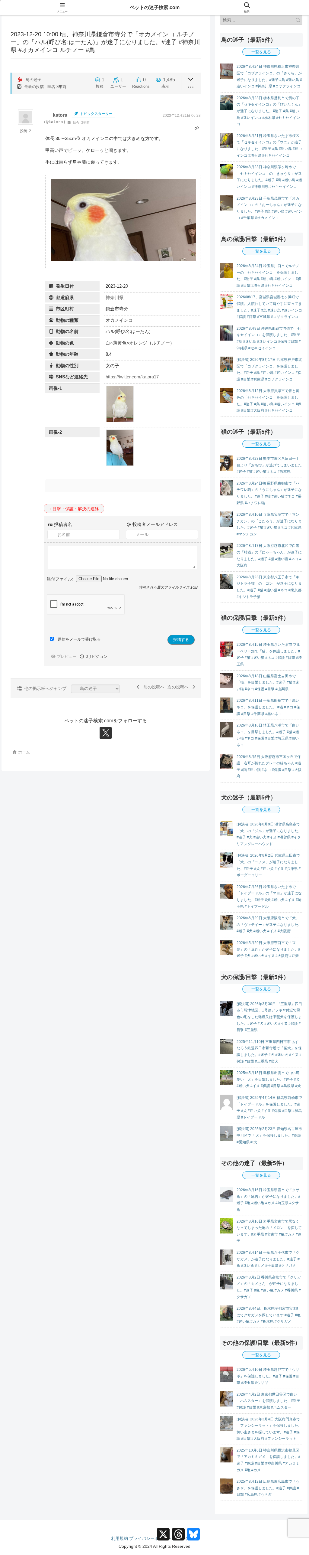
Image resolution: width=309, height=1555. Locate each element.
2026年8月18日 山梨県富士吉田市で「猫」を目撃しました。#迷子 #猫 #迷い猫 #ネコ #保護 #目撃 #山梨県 (268, 682)
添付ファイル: (61, 579)
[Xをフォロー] (106, 733)
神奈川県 (115, 297)
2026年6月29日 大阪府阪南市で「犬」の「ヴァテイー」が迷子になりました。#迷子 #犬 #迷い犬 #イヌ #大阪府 (269, 924)
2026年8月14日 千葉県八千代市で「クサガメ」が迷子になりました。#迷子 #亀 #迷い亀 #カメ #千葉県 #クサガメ (268, 1259)
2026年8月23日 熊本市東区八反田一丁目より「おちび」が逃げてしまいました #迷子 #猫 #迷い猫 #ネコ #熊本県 (269, 465)
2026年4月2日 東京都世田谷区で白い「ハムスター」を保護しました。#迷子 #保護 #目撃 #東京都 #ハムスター (268, 1401)
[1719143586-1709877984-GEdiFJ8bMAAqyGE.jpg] (120, 464)
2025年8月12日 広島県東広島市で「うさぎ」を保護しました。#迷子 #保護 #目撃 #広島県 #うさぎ (268, 1488)
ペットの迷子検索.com (155, 7)
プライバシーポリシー (150, 1538)
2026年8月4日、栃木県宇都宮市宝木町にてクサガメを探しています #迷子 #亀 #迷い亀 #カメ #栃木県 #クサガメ (269, 1315)
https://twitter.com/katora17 (132, 376)
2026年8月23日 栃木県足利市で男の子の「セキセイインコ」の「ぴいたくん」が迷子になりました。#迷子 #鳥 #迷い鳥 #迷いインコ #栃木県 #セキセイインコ (269, 111)
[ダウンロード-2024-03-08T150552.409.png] (123, 260)
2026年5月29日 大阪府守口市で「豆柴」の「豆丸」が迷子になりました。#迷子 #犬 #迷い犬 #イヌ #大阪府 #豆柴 (268, 949)
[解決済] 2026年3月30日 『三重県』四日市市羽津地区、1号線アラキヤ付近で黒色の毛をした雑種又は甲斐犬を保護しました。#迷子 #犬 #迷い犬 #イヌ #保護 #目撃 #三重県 (269, 1017)
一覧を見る (261, 52)
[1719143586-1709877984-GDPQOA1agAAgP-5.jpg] (120, 420)
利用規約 (119, 1538)
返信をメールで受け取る (79, 639)
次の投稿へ (179, 686)
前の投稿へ (152, 686)
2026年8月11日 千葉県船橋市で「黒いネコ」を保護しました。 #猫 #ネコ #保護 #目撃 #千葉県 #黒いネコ (268, 707)
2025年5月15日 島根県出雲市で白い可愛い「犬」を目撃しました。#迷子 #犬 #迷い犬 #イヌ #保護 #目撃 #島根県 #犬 (269, 1079)
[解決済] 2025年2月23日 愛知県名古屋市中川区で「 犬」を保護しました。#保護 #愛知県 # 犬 (269, 1135)
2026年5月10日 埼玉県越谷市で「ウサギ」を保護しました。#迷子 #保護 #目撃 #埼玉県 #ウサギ (268, 1376)
